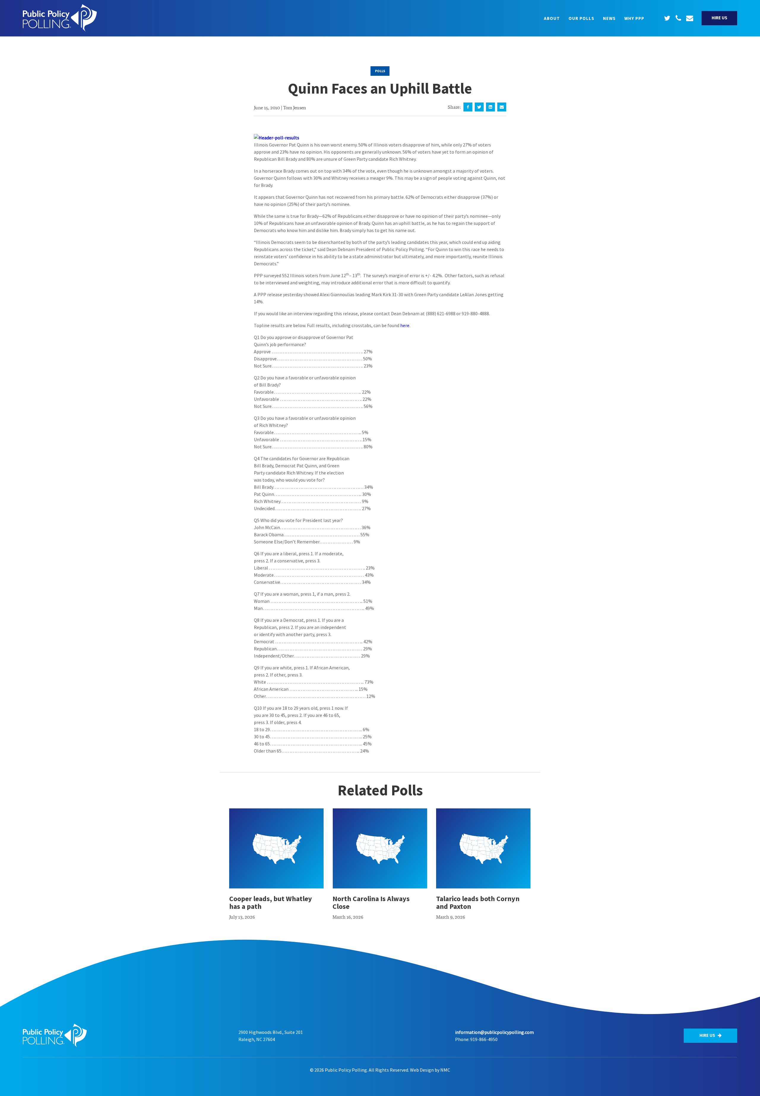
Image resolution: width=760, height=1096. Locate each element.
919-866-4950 (484, 1039)
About (552, 18)
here (404, 325)
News (609, 18)
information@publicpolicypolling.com (494, 1032)
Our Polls (581, 18)
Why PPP (634, 18)
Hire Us (719, 17)
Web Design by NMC (430, 1070)
